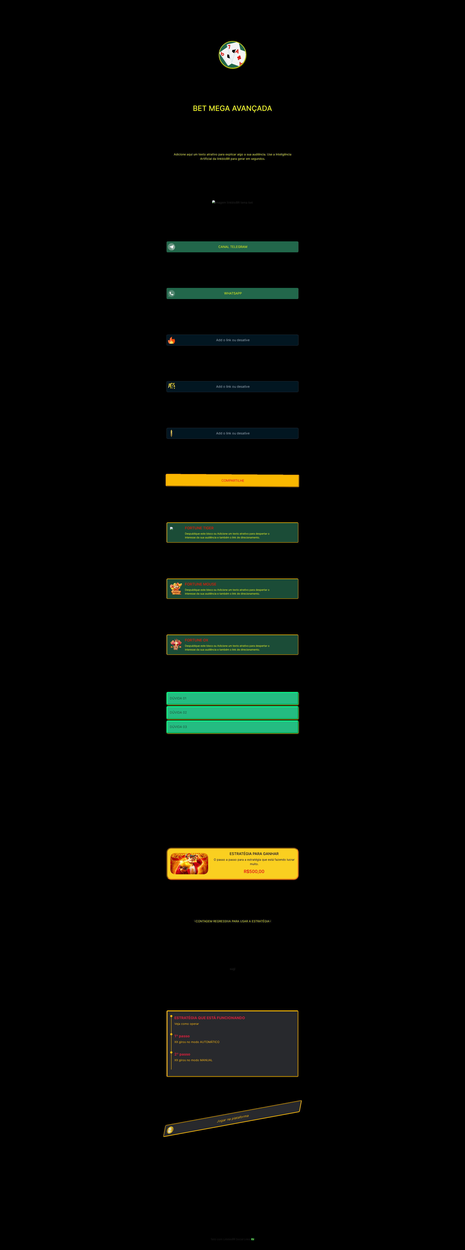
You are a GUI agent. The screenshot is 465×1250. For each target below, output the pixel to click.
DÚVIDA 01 (178, 698)
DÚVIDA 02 (178, 712)
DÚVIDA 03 (178, 727)
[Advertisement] (232, 1217)
